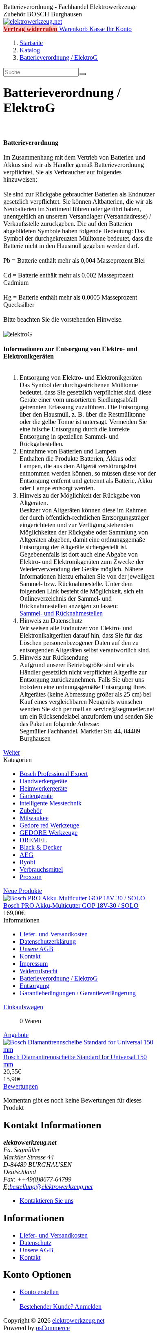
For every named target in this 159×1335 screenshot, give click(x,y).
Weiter (11, 752)
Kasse (97, 28)
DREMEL (33, 840)
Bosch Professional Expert (54, 773)
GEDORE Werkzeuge (48, 832)
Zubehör (31, 810)
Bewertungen (20, 1086)
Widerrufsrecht (38, 970)
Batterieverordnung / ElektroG (59, 978)
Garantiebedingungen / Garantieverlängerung (78, 993)
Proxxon (31, 876)
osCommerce (53, 1327)
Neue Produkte (22, 890)
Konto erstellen (39, 1291)
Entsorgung (34, 985)
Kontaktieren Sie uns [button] (46, 1200)
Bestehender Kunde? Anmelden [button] (61, 1306)
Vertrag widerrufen (30, 28)
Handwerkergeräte (43, 781)
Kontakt (30, 956)
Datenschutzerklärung (48, 941)
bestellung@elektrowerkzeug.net (51, 1186)
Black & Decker (41, 847)
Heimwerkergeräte (43, 788)
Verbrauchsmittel (41, 869)
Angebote (16, 1034)
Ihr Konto (119, 28)
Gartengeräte (36, 795)
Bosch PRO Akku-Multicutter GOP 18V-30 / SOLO (71, 905)
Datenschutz (35, 1242)
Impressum (34, 963)
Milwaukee (34, 817)
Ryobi (27, 862)
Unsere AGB (36, 948)
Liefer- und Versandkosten (54, 934)
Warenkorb (73, 28)
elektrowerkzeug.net (78, 1320)
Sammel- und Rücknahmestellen (61, 613)
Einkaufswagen (23, 1007)
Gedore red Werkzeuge (49, 825)
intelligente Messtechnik (51, 803)
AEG (26, 854)
